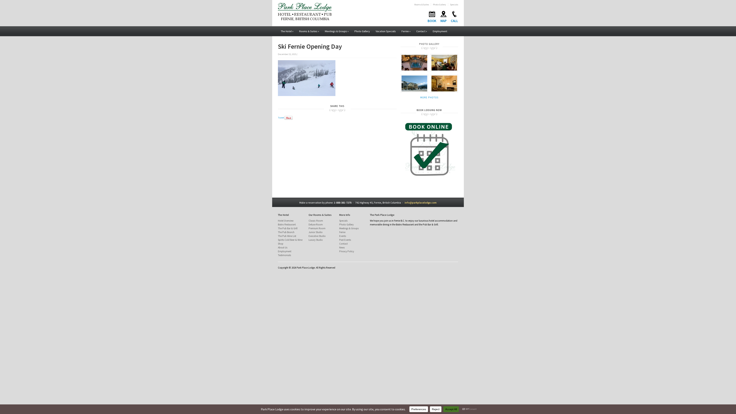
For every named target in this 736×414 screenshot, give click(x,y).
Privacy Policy (346, 251)
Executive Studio (317, 236)
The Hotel (287, 31)
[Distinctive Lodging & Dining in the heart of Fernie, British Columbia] (305, 11)
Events (342, 236)
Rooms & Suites (421, 4)
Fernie (406, 31)
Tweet (281, 117)
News (342, 247)
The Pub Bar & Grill (287, 228)
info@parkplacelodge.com (421, 202)
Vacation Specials (386, 31)
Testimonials (284, 255)
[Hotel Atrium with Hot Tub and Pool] (414, 62)
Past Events (345, 240)
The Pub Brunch (286, 232)
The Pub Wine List (287, 236)
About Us (282, 247)
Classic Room (316, 220)
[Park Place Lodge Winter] (414, 83)
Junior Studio (316, 232)
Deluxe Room (316, 224)
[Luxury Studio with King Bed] (444, 62)
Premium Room (317, 228)
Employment (440, 31)
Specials (454, 4)
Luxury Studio (316, 240)
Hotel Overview (285, 220)
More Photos (429, 97)
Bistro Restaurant (287, 224)
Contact (421, 31)
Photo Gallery (439, 4)
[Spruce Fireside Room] (444, 83)
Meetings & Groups (337, 31)
